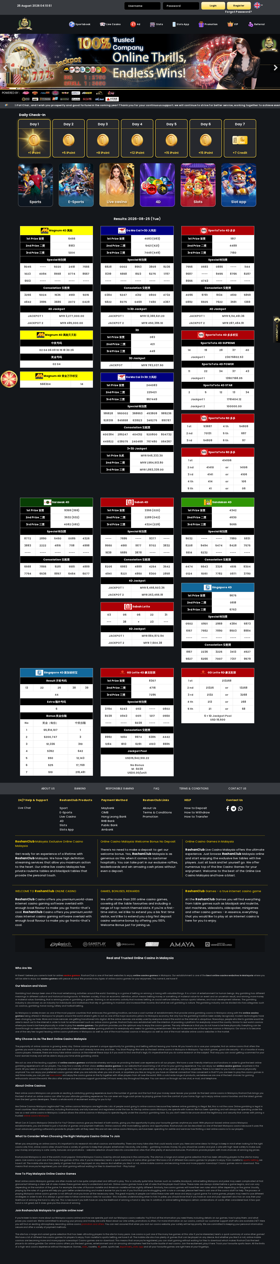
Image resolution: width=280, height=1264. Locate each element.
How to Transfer (196, 817)
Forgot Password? (238, 12)
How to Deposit (195, 808)
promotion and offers (93, 1224)
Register (238, 5)
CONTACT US (237, 788)
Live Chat (24, 808)
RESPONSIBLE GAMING (120, 788)
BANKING (80, 788)
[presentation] (5, 68)
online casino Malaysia (36, 1115)
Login (213, 5)
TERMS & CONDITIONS (194, 788)
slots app (138, 1246)
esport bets (126, 1246)
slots (84, 1246)
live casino (56, 1075)
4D (99, 1246)
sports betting (250, 1160)
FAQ (156, 788)
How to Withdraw (197, 812)
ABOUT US (48, 788)
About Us (149, 808)
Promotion (150, 817)
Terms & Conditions (157, 812)
